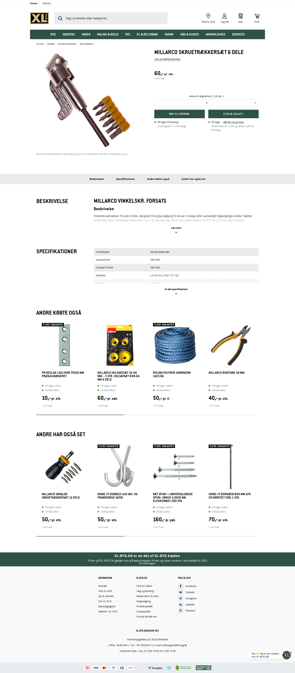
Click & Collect (144, 586)
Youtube (190, 592)
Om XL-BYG (104, 601)
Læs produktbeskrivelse (167, 59)
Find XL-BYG (105, 591)
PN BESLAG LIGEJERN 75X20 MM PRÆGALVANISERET (63, 374)
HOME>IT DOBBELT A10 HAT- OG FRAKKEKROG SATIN (117, 495)
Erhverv (47, 3)
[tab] (53, 34)
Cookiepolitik (143, 611)
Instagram (191, 598)
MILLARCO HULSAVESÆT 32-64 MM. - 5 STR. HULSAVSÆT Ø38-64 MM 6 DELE (118, 376)
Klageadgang (143, 601)
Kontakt (102, 586)
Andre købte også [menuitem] (158, 179)
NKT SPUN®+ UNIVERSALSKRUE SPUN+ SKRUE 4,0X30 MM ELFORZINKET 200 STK (173, 497)
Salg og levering (145, 591)
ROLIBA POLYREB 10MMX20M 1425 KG (172, 374)
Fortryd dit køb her (146, 616)
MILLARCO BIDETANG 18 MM (226, 373)
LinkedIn (190, 604)
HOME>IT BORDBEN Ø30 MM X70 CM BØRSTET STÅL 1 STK (230, 495)
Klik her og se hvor (233, 122)
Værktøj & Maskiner (67, 44)
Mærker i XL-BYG (107, 611)
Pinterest (190, 610)
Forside (40, 44)
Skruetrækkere (87, 44)
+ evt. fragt (47, 405)
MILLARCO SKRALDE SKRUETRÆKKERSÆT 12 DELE (61, 495)
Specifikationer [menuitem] (125, 179)
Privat (33, 3)
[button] (88, 97)
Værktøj (50, 44)
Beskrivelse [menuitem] (97, 179)
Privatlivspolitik (144, 606)
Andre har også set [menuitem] (193, 179)
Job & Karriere (106, 596)
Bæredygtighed (106, 606)
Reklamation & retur (147, 596)
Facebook (190, 586)
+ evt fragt (159, 78)
